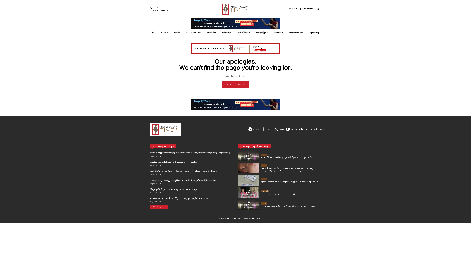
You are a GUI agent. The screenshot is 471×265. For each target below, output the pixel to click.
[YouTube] (288, 129)
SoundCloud (308, 129)
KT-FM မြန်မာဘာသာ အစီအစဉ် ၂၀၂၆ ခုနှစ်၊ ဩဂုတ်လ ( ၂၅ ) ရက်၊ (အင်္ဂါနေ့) (287, 157)
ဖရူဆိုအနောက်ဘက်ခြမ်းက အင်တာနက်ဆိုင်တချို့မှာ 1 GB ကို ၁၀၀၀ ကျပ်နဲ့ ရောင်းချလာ (290, 182)
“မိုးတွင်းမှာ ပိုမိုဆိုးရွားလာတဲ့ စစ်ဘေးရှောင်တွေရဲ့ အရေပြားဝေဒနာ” (173, 189)
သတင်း (264, 165)
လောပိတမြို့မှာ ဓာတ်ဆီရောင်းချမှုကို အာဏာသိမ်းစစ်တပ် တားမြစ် (173, 162)
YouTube (294, 129)
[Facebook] (263, 129)
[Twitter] (276, 129)
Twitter (281, 129)
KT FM (264, 155)
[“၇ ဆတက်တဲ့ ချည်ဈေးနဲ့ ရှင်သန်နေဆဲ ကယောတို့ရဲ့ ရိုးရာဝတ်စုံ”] (248, 192)
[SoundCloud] (301, 129)
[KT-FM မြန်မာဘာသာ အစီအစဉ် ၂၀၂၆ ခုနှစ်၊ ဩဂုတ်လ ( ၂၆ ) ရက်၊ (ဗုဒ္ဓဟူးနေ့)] (248, 205)
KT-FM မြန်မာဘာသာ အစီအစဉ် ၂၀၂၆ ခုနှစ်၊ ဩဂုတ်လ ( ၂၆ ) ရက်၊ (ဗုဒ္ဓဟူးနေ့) (288, 206)
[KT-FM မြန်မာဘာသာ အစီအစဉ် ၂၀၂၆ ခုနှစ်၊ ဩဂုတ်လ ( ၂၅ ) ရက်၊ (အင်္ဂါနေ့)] (248, 156)
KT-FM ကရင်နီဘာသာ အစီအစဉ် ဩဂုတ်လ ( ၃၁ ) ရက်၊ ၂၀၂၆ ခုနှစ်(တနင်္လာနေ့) (179, 198)
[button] (318, 9)
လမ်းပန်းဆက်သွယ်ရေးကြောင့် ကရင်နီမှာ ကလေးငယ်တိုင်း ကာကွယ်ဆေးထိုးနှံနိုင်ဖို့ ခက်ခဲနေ (183, 180)
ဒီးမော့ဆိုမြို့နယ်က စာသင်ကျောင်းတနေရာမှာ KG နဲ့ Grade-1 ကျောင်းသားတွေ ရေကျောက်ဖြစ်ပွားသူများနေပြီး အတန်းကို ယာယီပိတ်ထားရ (287, 169)
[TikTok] (316, 129)
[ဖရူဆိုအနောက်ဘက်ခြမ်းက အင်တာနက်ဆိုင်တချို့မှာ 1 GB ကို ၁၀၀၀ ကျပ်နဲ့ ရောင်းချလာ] (248, 180)
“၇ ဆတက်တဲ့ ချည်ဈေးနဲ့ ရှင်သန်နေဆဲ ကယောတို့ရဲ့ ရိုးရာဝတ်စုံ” (282, 194)
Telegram (256, 129)
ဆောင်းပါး (265, 191)
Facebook (269, 129)
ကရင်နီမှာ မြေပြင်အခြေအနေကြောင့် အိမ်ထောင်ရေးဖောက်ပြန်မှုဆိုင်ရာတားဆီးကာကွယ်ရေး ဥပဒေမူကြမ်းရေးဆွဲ (190, 153)
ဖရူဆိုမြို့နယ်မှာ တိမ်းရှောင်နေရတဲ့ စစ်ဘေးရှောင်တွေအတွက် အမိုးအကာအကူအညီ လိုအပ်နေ (183, 171)
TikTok (321, 129)
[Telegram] (250, 129)
